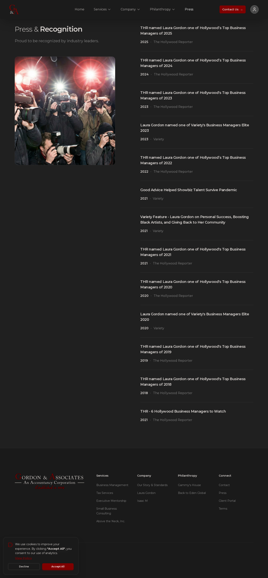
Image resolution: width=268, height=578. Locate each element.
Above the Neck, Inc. (110, 521)
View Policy (23, 558)
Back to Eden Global (192, 493)
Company (128, 9)
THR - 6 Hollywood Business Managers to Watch (183, 411)
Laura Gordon (146, 493)
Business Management (112, 485)
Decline (24, 566)
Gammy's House (189, 485)
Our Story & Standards (152, 485)
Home (79, 9)
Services (100, 9)
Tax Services (104, 493)
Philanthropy (160, 9)
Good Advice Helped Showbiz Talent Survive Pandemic (188, 190)
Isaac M (142, 501)
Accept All (58, 566)
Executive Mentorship (111, 501)
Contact (224, 485)
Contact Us (232, 9)
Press (189, 9)
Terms (223, 508)
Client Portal (227, 501)
